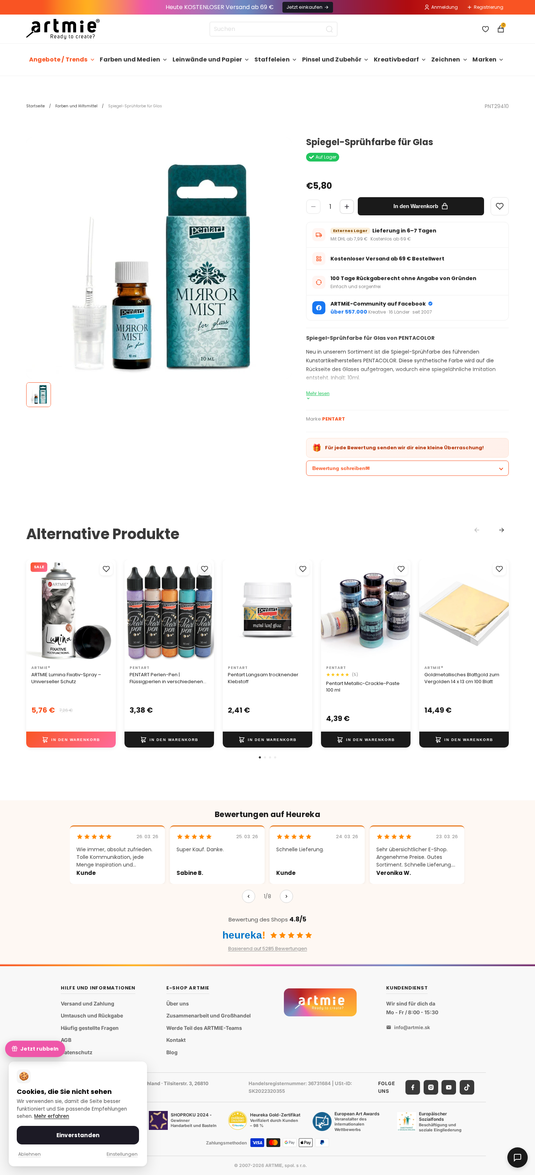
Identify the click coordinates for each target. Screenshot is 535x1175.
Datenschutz (76, 1052)
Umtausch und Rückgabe (92, 1016)
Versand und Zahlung (87, 1003)
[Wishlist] (500, 206)
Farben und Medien (130, 59)
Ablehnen (29, 1154)
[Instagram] (431, 1087)
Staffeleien (272, 59)
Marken (484, 59)
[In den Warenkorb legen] (71, 740)
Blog (172, 1052)
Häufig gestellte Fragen (90, 1028)
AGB (66, 1040)
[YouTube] (448, 1087)
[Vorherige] (248, 896)
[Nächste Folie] (206, 611)
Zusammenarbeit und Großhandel (208, 1016)
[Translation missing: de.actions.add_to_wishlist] (106, 568)
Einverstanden (77, 1135)
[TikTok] (467, 1087)
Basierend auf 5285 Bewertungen (267, 948)
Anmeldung (444, 7)
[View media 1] (38, 394)
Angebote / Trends (58, 59)
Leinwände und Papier (207, 59)
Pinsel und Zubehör (332, 59)
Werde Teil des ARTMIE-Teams (204, 1028)
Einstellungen (122, 1154)
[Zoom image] (159, 270)
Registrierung (488, 7)
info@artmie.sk (412, 1028)
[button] (260, 757)
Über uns (177, 1003)
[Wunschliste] (485, 29)
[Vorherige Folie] (132, 611)
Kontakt (176, 1040)
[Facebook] (412, 1087)
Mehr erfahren (51, 1116)
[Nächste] (286, 896)
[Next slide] (501, 530)
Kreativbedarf (396, 59)
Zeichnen (445, 59)
